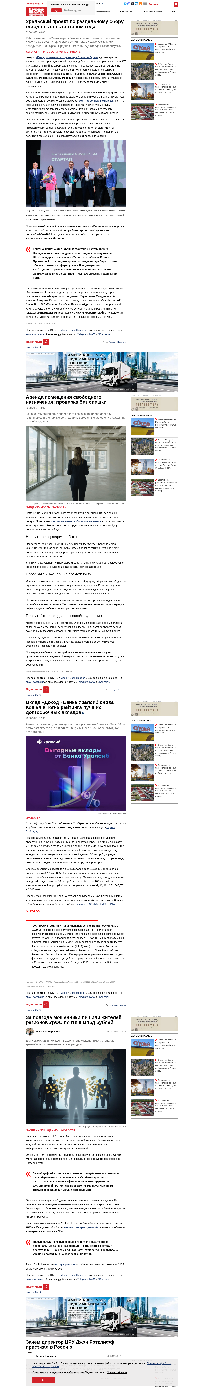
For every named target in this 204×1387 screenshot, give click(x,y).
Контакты (153, 4)
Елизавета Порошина (117, 342)
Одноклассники (140, 3)
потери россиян (65, 1264)
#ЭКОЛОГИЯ (34, 52)
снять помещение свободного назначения (76, 521)
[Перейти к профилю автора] (30, 1031)
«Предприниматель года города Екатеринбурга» (67, 57)
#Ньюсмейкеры (127, 12)
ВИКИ (173, 12)
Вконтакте (136, 3)
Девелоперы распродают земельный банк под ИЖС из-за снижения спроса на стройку (166, 109)
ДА (56, 10)
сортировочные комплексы (96, 100)
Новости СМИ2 (33, 347)
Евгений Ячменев (119, 1005)
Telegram (125, 3)
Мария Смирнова (119, 690)
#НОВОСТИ (50, 52)
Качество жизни (103, 12)
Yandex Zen (132, 3)
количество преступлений (81, 1227)
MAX (128, 3)
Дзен (64, 330)
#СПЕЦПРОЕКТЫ (70, 52)
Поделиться (34, 341)
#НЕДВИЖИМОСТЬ (38, 507)
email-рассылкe (35, 334)
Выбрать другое (72, 10)
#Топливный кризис (153, 12)
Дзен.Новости (78, 330)
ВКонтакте (104, 334)
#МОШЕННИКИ (35, 1130)
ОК (43, 1380)
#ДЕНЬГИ (53, 1130)
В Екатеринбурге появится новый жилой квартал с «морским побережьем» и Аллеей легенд (166, 69)
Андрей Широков (45, 1356)
